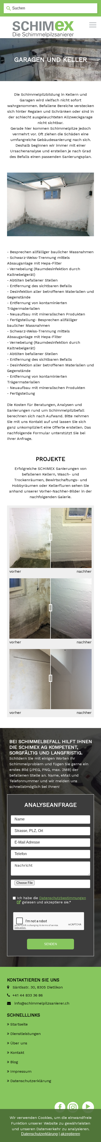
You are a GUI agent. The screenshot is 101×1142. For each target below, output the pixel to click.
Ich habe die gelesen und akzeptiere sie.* (51, 900)
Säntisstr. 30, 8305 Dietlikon (37, 987)
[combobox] (50, 8)
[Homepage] (43, 21)
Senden (50, 944)
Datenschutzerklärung (30, 1081)
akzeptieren (70, 1134)
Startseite (19, 1024)
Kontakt (17, 1052)
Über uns (18, 1043)
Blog (14, 1062)
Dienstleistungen (25, 1033)
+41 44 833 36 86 (27, 995)
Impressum (20, 1071)
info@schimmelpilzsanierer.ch (41, 1003)
